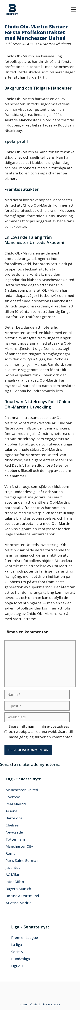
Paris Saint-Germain (22, 860)
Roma (10, 853)
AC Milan (13, 874)
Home (24, 1004)
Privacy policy (51, 1004)
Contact (35, 1004)
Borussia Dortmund (22, 895)
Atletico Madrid (19, 902)
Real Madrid (16, 804)
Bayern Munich (18, 888)
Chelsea (12, 825)
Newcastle (14, 832)
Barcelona (14, 818)
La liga (16, 944)
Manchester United (22, 789)
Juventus (13, 867)
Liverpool (13, 797)
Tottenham (15, 839)
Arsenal (12, 811)
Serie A (17, 951)
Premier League (24, 937)
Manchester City (19, 846)
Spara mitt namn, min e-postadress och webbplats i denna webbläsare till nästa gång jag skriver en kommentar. (41, 731)
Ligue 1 (17, 965)
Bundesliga (20, 958)
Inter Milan (15, 881)
